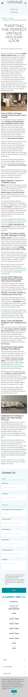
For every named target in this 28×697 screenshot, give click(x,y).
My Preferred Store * (7, 550)
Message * (4, 559)
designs (18, 252)
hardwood (20, 351)
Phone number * (6, 519)
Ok (14, 691)
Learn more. (11, 688)
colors (3, 254)
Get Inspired (7, 666)
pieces (14, 291)
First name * (5, 483)
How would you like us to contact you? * (12, 509)
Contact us (4, 380)
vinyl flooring (14, 366)
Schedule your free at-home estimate (12, 460)
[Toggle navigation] (2, 3)
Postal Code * (5, 539)
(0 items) (25, 3)
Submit (14, 590)
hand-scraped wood (18, 270)
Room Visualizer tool (17, 442)
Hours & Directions (14, 608)
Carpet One (4, 18)
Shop (5, 660)
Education (7, 673)
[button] (19, 3)
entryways (4, 307)
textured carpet (6, 272)
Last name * (5, 493)
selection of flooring (7, 433)
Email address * (6, 529)
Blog (11, 18)
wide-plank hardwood (8, 314)
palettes (3, 131)
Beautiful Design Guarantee (12, 451)
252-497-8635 (14, 12)
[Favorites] (22, 3)
